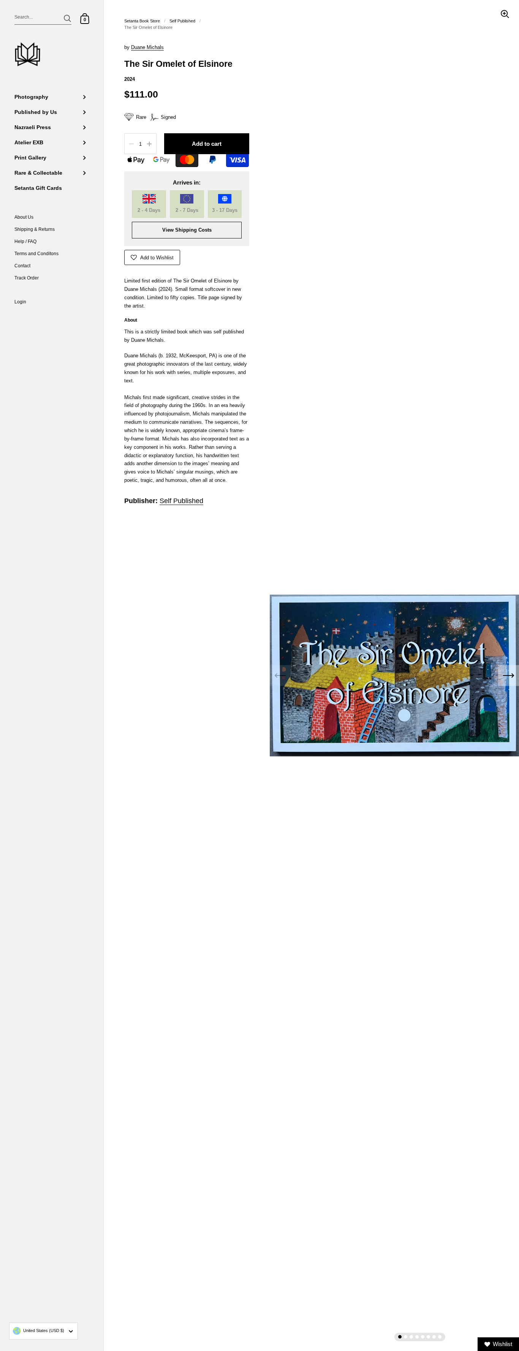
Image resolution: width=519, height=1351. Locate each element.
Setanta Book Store (142, 21)
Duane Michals (147, 47)
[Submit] (67, 18)
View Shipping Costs (187, 230)
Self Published (182, 21)
